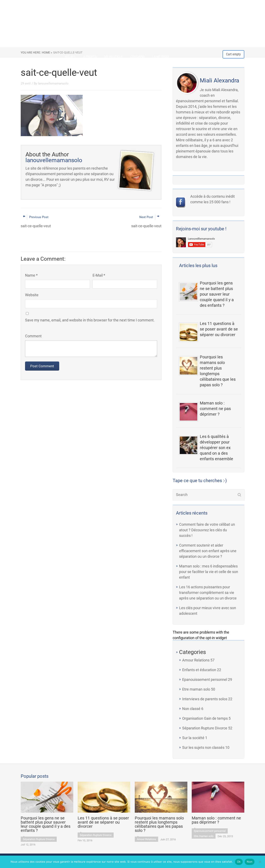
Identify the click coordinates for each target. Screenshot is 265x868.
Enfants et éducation (199, 670)
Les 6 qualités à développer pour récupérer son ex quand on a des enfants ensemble (216, 447)
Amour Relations (196, 660)
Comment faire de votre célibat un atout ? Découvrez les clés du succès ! (207, 530)
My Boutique (113, 56)
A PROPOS (90, 56)
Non (249, 861)
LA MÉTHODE (161, 56)
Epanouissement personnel (204, 679)
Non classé (191, 708)
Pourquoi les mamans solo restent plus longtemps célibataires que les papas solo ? (218, 370)
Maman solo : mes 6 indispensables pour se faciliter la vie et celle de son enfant (208, 571)
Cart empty (233, 54)
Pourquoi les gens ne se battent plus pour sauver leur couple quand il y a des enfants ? (217, 294)
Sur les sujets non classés (203, 747)
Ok (239, 861)
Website (32, 295)
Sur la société (193, 738)
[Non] (260, 862)
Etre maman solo (196, 689)
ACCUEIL (70, 56)
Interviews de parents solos (204, 699)
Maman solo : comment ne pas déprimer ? (215, 409)
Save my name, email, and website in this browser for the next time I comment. (90, 320)
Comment (33, 336)
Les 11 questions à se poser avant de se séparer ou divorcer (219, 329)
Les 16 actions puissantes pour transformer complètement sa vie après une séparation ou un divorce (208, 592)
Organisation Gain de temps (205, 718)
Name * (31, 275)
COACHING (137, 56)
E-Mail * (99, 275)
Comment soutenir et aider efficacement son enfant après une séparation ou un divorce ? (207, 551)
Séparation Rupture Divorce (204, 728)
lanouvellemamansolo (53, 83)
